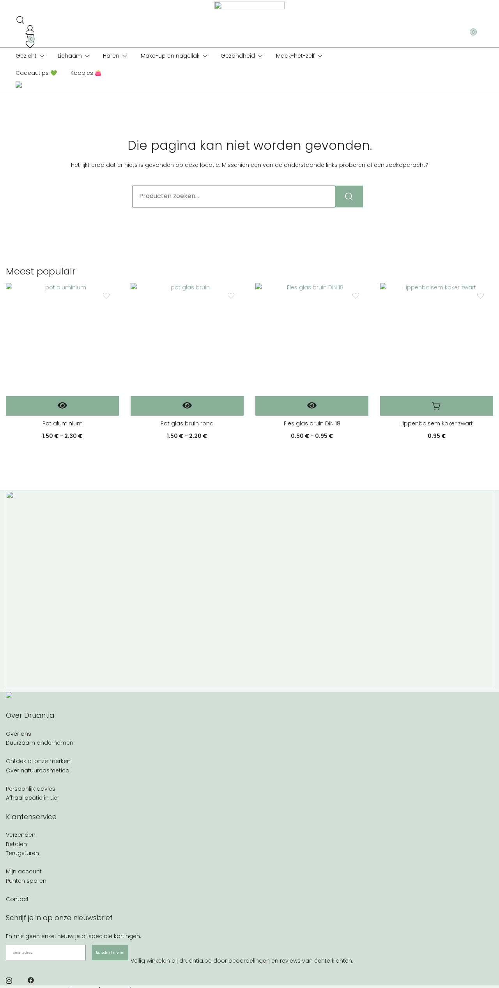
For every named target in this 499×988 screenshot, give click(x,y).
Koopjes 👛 (86, 73)
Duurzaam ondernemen (39, 743)
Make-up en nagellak (170, 56)
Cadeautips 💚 (36, 73)
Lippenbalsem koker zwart (436, 423)
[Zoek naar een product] (19, 17)
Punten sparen (26, 881)
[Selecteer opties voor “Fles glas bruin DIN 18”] (311, 406)
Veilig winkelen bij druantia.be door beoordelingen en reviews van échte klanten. (242, 961)
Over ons (18, 734)
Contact (17, 899)
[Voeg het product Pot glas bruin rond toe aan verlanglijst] (231, 296)
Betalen (16, 844)
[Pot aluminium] (62, 339)
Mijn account (24, 871)
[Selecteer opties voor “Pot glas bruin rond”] (187, 406)
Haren (111, 56)
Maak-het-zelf (295, 56)
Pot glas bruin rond (187, 423)
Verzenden (20, 835)
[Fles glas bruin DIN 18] (311, 339)
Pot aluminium (62, 423)
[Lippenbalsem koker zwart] (436, 339)
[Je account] (28, 27)
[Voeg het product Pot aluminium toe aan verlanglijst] (106, 296)
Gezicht (26, 56)
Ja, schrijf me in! (110, 952)
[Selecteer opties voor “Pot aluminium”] (62, 406)
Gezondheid (238, 56)
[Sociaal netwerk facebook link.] (31, 980)
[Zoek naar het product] (349, 196)
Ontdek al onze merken (38, 761)
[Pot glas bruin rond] (187, 339)
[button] (436, 406)
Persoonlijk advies (30, 789)
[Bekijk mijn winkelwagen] (28, 34)
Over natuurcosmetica (37, 770)
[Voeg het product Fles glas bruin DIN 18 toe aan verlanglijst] (356, 296)
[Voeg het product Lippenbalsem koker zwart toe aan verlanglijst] (480, 296)
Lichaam (70, 56)
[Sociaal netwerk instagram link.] (9, 980)
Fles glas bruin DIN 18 (312, 423)
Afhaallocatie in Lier (32, 798)
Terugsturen (22, 853)
